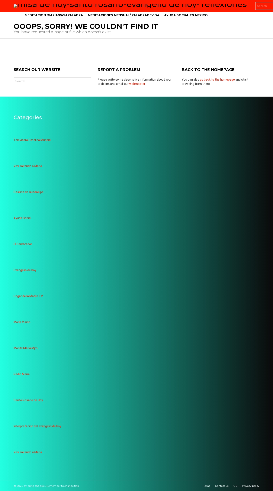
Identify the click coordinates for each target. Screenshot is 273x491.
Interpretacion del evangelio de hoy (37, 426)
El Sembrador (23, 244)
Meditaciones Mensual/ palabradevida (123, 15)
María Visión (22, 322)
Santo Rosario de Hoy (28, 400)
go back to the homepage (217, 79)
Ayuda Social (22, 218)
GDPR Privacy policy (246, 485)
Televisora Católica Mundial (32, 140)
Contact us (221, 485)
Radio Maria (22, 374)
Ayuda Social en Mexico (186, 15)
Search (87, 81)
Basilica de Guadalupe (29, 192)
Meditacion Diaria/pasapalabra (54, 15)
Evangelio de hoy (25, 270)
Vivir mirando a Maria (28, 166)
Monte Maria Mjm (26, 348)
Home (206, 485)
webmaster (137, 83)
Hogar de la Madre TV (28, 296)
